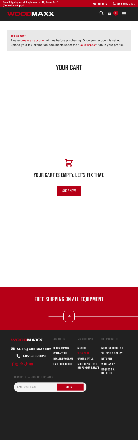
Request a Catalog (108, 371)
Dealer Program (63, 358)
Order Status (85, 358)
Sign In (81, 348)
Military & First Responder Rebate (88, 365)
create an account (33, 40)
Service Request (112, 348)
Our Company (61, 348)
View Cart (83, 353)
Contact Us (60, 353)
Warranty (108, 364)
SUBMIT (70, 387)
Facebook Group (63, 364)
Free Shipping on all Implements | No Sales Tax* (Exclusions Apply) (30, 4)
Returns (107, 358)
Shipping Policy (112, 353)
